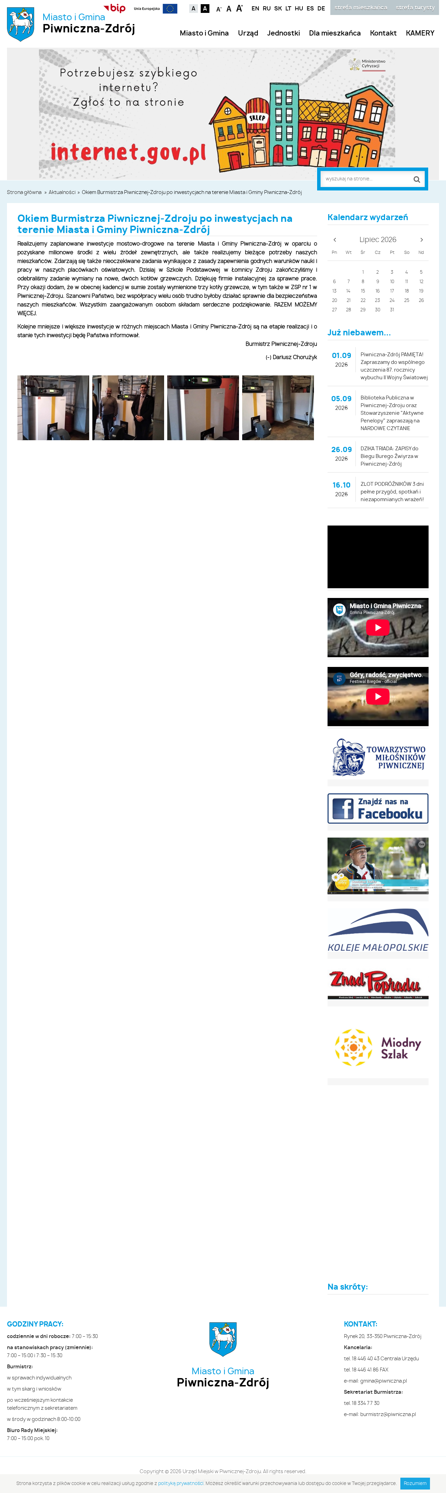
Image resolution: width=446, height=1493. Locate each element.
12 (421, 282)
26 (421, 300)
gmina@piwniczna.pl (383, 1381)
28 (348, 310)
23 (377, 300)
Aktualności (62, 192)
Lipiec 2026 (378, 239)
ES (310, 8)
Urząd (248, 33)
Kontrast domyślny (193, 8)
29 (363, 310)
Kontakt (383, 33)
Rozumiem (415, 1484)
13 (334, 291)
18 (407, 291)
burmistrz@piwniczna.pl (388, 1414)
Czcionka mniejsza (219, 8)
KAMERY (420, 33)
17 (392, 291)
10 (392, 282)
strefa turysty (415, 7)
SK (278, 8)
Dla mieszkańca (335, 33)
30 (377, 310)
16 (378, 291)
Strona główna (24, 192)
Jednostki (283, 33)
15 (363, 291)
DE (321, 8)
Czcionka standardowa (229, 8)
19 (421, 291)
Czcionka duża (239, 8)
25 (406, 300)
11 (406, 282)
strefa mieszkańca (360, 7)
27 (334, 310)
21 (349, 300)
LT (288, 8)
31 (392, 310)
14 (348, 291)
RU (267, 8)
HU (299, 8)
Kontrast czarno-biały (205, 8)
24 (392, 300)
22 (363, 300)
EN (255, 8)
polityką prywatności (180, 1484)
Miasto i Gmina (89, 23)
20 (334, 300)
